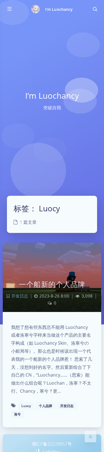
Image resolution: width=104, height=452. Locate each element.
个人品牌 (45, 405)
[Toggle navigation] (94, 9)
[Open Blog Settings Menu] (90, 436)
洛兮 (17, 414)
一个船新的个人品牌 (52, 284)
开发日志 (19, 296)
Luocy (26, 405)
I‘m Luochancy (59, 9)
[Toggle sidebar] (9, 9)
